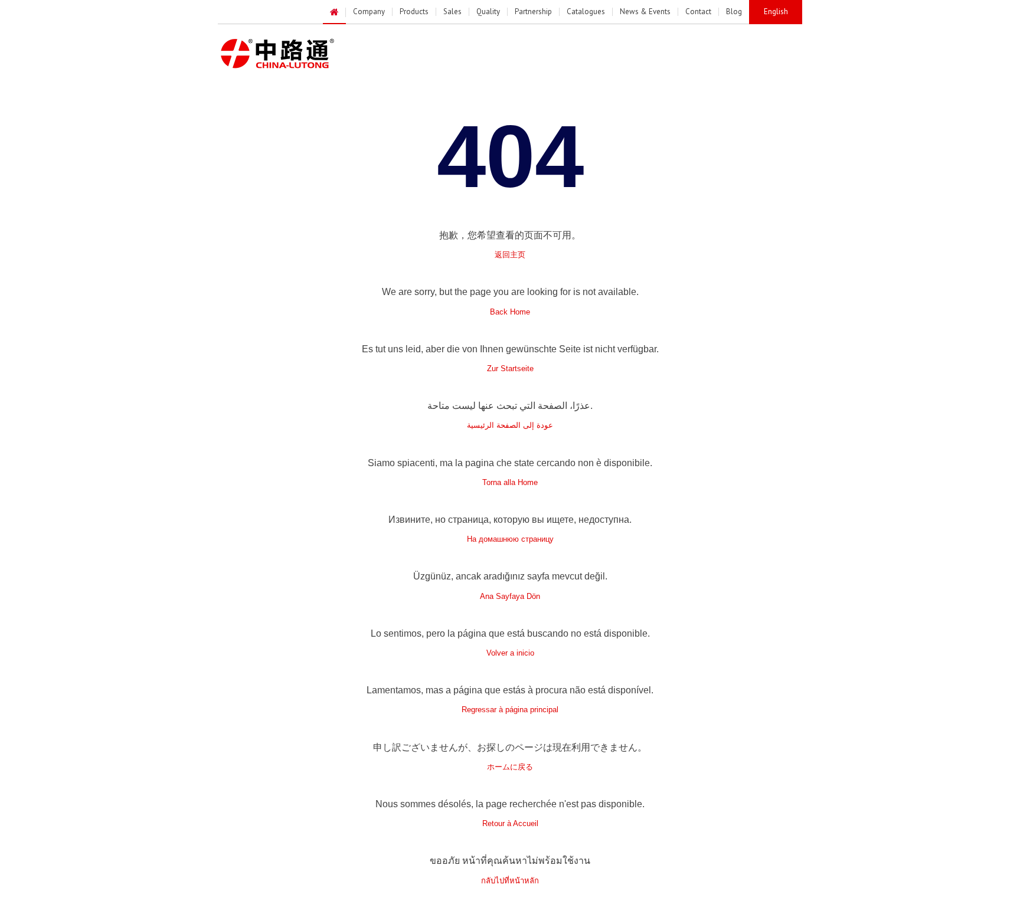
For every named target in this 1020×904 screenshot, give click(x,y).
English (776, 11)
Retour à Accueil (510, 823)
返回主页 (510, 254)
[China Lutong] (291, 54)
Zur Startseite (510, 368)
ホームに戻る (510, 766)
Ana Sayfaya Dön (510, 596)
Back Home (510, 311)
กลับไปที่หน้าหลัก (510, 880)
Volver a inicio (510, 652)
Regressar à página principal (510, 709)
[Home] (334, 12)
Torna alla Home (510, 482)
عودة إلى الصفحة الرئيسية (510, 425)
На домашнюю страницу (510, 539)
